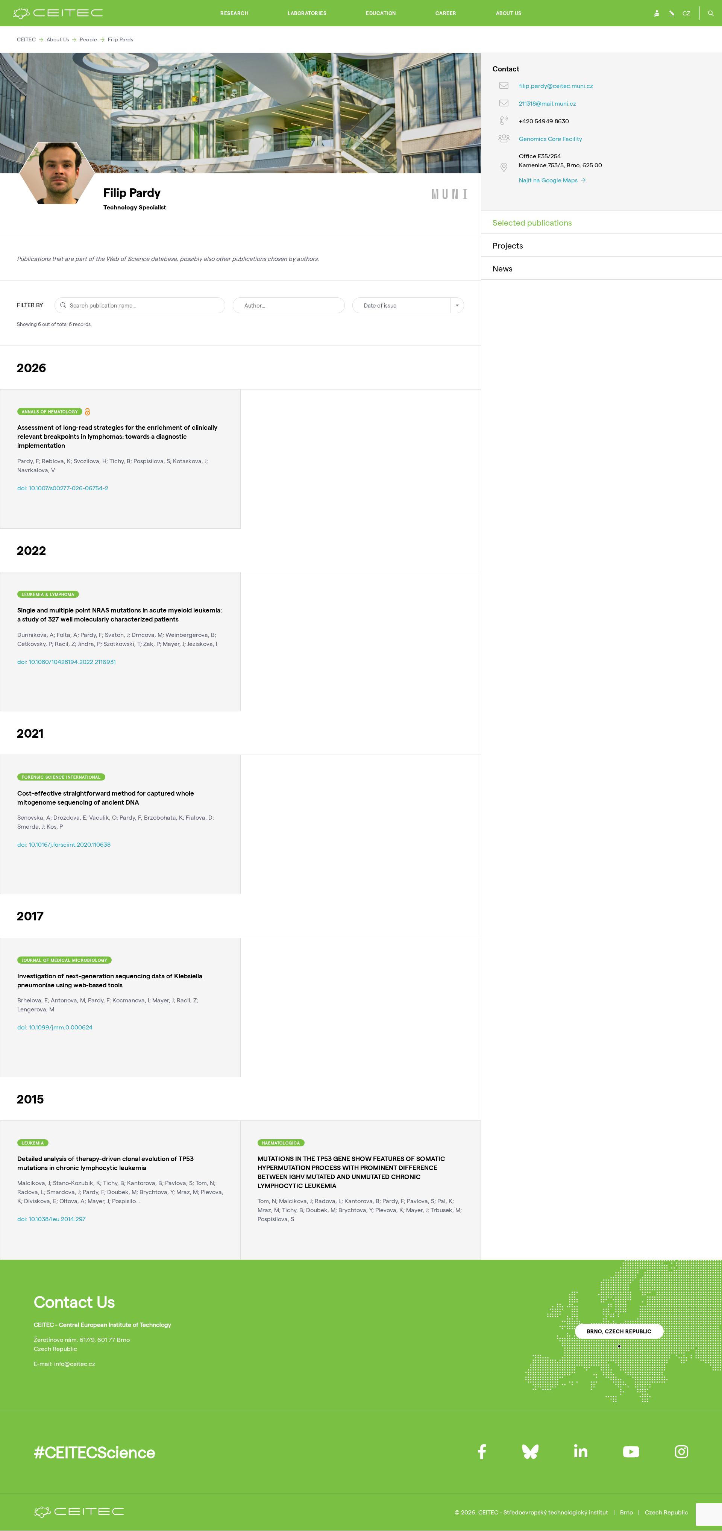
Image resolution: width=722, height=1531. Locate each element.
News (503, 268)
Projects (508, 245)
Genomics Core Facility (550, 138)
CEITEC (26, 39)
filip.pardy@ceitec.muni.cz (556, 85)
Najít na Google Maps (549, 179)
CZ (686, 13)
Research (234, 13)
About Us (509, 13)
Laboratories (307, 13)
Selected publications (532, 222)
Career (446, 13)
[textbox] (408, 305)
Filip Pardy (121, 39)
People (88, 39)
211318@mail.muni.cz (547, 103)
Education (381, 13)
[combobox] (408, 305)
